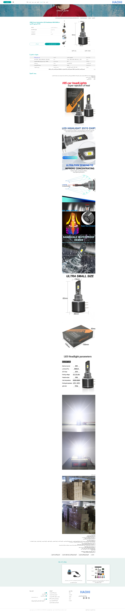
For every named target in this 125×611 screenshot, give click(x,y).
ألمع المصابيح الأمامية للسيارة (84, 554)
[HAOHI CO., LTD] (117, 2)
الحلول (38, 2)
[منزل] (85, 593)
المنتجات (41, 2)
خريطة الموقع (88, 609)
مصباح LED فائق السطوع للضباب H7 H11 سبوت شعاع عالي (73, 580)
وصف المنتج (74, 50)
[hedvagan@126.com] (84, 598)
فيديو (35, 2)
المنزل (47, 2)
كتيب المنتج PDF (37, 57)
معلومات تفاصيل (88, 50)
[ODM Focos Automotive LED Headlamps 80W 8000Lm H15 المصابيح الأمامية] (82, 33)
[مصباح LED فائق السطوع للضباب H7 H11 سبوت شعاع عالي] (73, 572)
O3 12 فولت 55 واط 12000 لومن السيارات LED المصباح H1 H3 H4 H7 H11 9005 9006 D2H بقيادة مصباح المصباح (98, 581)
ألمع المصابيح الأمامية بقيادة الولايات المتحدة (69, 554)
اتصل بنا (30, 2)
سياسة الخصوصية (92, 609)
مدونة (33, 2)
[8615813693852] (89, 598)
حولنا (44, 2)
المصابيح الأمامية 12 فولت (55, 554)
